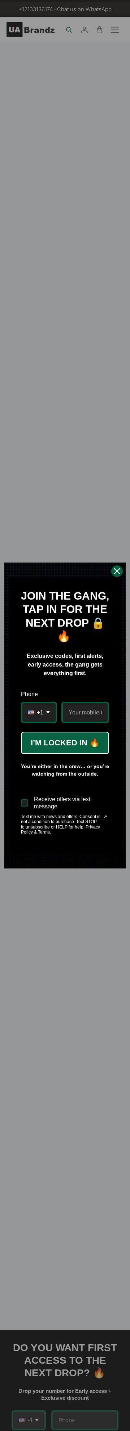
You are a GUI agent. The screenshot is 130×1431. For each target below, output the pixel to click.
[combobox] (39, 712)
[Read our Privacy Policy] (104, 817)
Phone (29, 694)
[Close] (117, 571)
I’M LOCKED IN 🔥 (65, 742)
